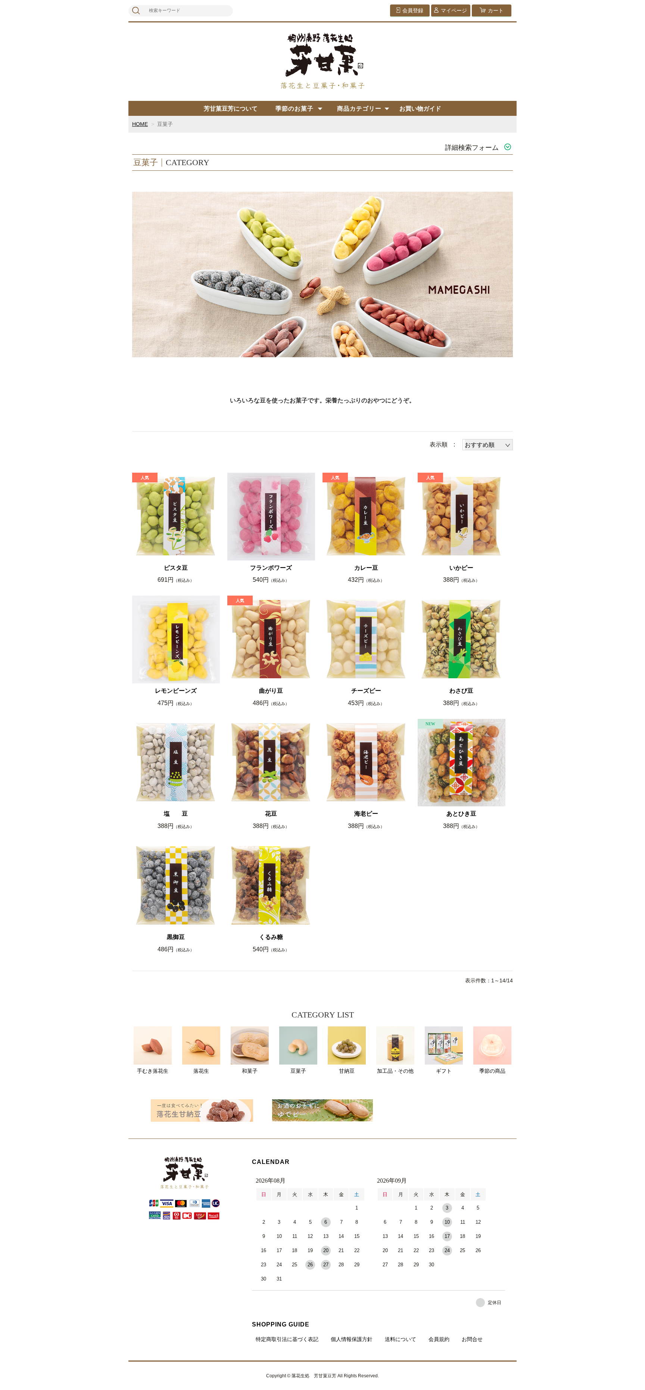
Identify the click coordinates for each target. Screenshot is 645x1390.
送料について (400, 1339)
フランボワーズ (271, 568)
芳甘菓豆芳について (231, 108)
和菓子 (250, 1071)
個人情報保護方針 (352, 1339)
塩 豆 (176, 813)
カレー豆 (366, 568)
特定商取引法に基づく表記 (287, 1339)
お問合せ (472, 1339)
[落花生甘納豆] (202, 1110)
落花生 (201, 1071)
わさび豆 (461, 691)
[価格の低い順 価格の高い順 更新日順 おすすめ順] (487, 444)
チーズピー (366, 691)
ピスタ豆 (176, 568)
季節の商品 (492, 1071)
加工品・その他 (395, 1071)
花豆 (271, 813)
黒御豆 (176, 937)
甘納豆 (347, 1071)
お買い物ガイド (420, 108)
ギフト (444, 1071)
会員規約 (439, 1339)
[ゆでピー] (322, 1110)
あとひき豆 (461, 813)
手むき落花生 (152, 1071)
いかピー (461, 568)
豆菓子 (298, 1071)
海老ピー (366, 813)
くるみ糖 (271, 937)
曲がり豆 (271, 691)
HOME (140, 124)
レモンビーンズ (176, 691)
